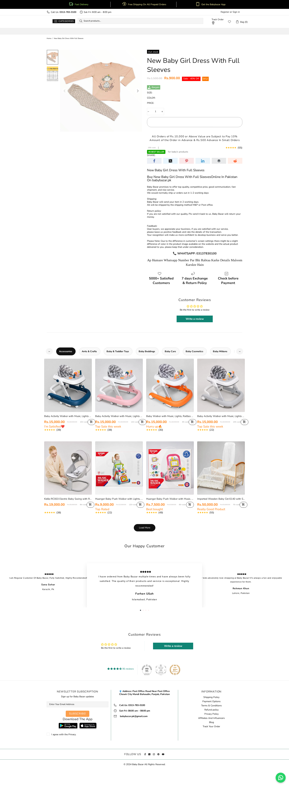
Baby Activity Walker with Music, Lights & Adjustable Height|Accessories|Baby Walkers (68, 416)
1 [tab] (140, 610)
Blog (211, 722)
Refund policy (211, 709)
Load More (144, 527)
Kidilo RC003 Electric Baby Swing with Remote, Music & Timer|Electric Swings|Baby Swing (68, 499)
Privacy (72, 734)
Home (49, 38)
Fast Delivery (81, 4)
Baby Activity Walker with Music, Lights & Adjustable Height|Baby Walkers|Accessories (221, 416)
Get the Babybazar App (213, 4)
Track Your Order (211, 726)
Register (225, 12)
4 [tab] (148, 610)
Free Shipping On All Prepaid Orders (147, 4)
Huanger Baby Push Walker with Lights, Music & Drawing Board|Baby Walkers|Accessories (119, 499)
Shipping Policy (211, 697)
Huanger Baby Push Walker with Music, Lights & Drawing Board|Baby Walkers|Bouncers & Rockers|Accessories (170, 499)
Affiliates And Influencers (211, 718)
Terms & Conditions (211, 705)
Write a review (195, 319)
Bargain (156, 87)
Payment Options (211, 701)
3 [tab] (145, 610)
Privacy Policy (211, 714)
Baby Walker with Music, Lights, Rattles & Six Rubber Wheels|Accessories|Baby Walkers (170, 416)
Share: (151, 155)
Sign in (236, 12)
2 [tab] (143, 610)
